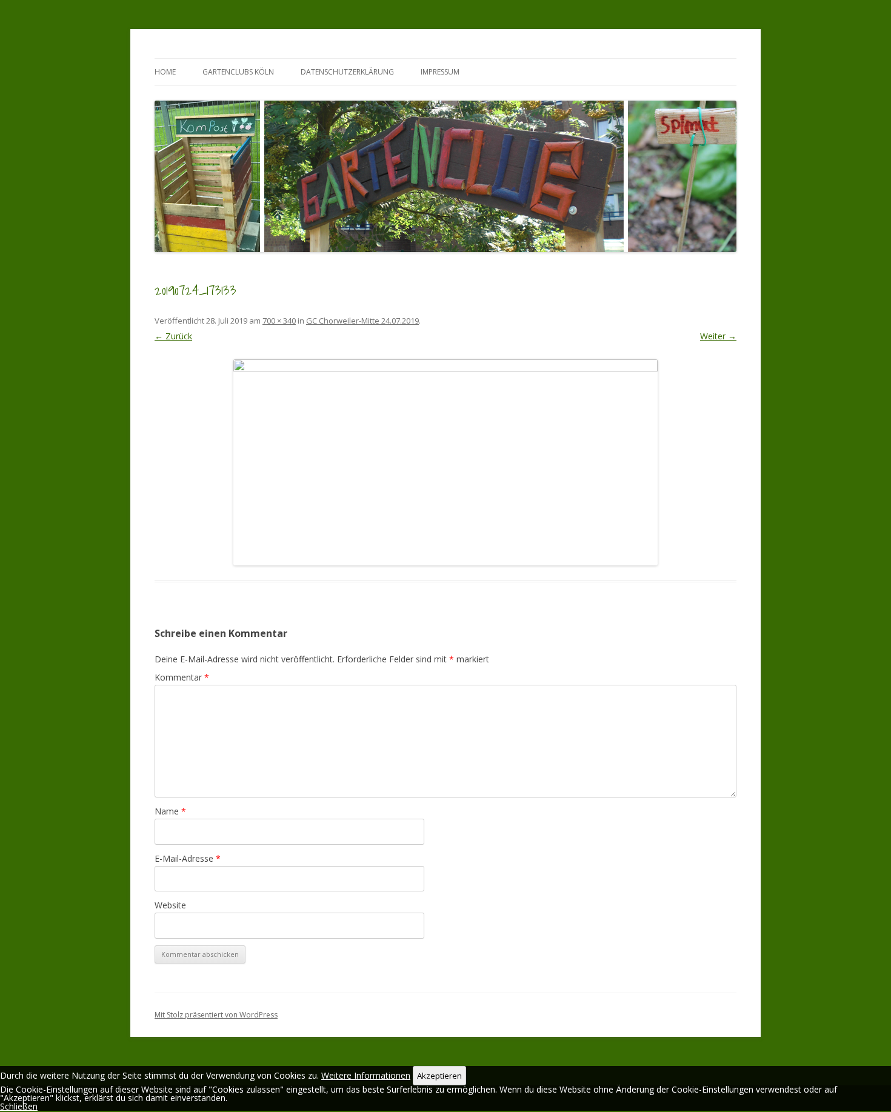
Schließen (19, 1106)
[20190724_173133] (445, 462)
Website (170, 905)
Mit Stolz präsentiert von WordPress (216, 1015)
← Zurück (173, 336)
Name (170, 811)
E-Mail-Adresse (188, 858)
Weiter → (718, 336)
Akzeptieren (439, 1075)
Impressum (440, 72)
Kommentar (182, 677)
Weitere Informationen (365, 1075)
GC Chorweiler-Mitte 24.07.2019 (362, 320)
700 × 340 (279, 320)
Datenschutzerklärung (347, 72)
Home (165, 72)
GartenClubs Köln (238, 72)
